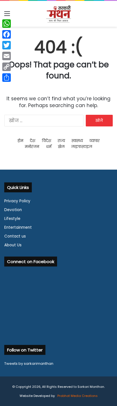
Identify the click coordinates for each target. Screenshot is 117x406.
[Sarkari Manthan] (58, 14)
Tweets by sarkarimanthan (28, 363)
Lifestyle (12, 218)
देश (32, 140)
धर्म (48, 146)
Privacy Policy (17, 201)
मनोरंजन (32, 146)
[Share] (6, 77)
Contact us (15, 236)
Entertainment (18, 227)
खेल (61, 146)
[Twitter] (6, 45)
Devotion (13, 210)
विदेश (46, 140)
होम (20, 140)
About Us (13, 245)
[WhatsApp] (6, 23)
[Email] (6, 56)
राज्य (61, 140)
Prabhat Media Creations (77, 395)
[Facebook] (6, 34)
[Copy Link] (6, 66)
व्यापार (94, 140)
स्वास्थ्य (77, 140)
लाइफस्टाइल (81, 146)
